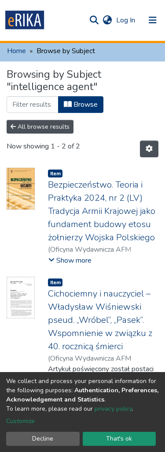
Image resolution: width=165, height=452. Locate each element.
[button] (107, 20)
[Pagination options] (149, 149)
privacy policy (113, 409)
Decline (42, 438)
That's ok (119, 438)
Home (16, 51)
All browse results (43, 127)
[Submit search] (94, 20)
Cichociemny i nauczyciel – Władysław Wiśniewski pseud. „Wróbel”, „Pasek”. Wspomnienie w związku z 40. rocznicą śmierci (100, 320)
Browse (85, 104)
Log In (126, 20)
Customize (20, 421)
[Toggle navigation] (152, 20)
